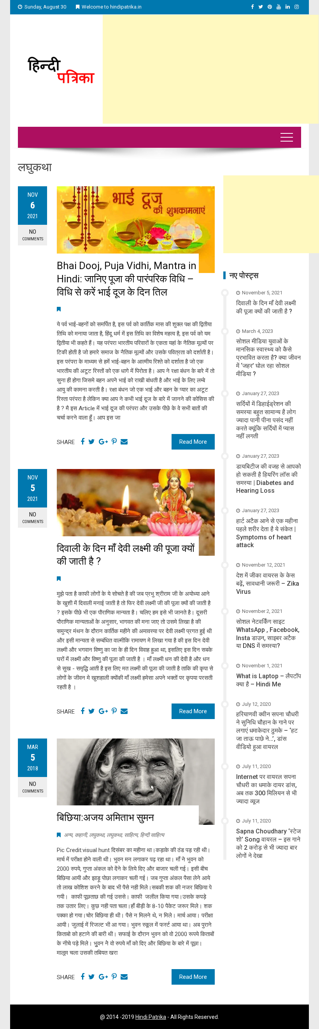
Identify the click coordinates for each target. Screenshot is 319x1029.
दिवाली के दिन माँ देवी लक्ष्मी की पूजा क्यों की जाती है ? (266, 307)
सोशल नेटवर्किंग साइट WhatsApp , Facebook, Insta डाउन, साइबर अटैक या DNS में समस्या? (268, 633)
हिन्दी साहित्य (152, 835)
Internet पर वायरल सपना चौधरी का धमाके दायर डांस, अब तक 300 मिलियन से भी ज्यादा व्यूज (266, 789)
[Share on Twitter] (91, 442)
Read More (193, 441)
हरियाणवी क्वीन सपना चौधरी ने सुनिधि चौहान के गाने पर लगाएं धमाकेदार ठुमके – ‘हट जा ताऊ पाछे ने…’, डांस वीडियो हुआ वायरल (267, 730)
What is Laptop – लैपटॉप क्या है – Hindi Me (268, 680)
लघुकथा (96, 835)
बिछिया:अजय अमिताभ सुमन (105, 817)
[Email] (124, 442)
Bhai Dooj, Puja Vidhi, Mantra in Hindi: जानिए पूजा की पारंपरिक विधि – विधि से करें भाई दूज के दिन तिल (126, 279)
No (32, 235)
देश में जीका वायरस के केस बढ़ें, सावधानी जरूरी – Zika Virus (267, 583)
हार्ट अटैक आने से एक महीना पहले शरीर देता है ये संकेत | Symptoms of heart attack (267, 533)
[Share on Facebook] (82, 442)
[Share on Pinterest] (114, 442)
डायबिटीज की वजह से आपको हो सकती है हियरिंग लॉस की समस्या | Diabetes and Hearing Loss (268, 478)
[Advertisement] (211, 69)
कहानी (81, 835)
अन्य (68, 835)
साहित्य (131, 835)
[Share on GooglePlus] (103, 442)
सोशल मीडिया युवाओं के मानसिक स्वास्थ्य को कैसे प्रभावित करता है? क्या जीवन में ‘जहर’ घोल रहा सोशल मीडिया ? (268, 357)
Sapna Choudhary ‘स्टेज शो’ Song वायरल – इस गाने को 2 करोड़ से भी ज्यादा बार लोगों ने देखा (268, 843)
